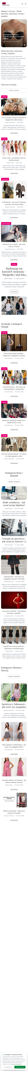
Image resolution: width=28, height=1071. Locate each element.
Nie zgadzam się (8, 1067)
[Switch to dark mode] (22, 3)
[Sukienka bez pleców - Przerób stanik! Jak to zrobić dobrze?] (14, 33)
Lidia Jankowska (7, 41)
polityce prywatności (16, 1064)
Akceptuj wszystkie (20, 1067)
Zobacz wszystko (14, 90)
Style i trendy (6, 223)
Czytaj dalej (14, 291)
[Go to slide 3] (24, 44)
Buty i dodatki (8, 31)
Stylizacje (5, 179)
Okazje (4, 97)
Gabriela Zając (10, 162)
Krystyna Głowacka (10, 122)
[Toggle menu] (25, 4)
